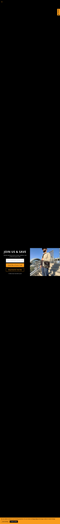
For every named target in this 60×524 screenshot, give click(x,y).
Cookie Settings (5, 521)
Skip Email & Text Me (15, 270)
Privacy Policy (35, 519)
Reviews (58, 11)
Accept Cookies (14, 521)
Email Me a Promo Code (15, 265)
